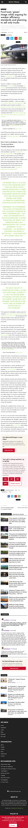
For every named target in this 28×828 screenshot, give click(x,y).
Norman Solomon (11, 682)
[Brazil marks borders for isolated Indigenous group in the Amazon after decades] (4, 567)
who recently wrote (9, 76)
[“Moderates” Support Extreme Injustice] (4, 680)
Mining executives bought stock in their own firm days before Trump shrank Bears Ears (18, 599)
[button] (26, 2)
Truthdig (3, 775)
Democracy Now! (5, 773)
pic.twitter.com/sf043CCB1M (16, 125)
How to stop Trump (22, 507)
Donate (2, 747)
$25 (12, 479)
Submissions (4, 753)
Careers (2, 749)
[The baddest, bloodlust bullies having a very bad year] (4, 702)
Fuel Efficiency (4, 491)
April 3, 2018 (18, 128)
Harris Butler (11, 691)
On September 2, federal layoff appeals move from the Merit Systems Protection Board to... (17, 688)
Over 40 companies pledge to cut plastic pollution (7, 508)
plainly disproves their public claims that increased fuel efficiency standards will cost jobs (13, 114)
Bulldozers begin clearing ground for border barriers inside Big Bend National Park (17, 606)
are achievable (16, 425)
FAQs (2, 751)
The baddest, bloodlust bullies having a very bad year (16, 703)
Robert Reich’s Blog (5, 764)
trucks (10, 491)
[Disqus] (14, 636)
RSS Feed (3, 736)
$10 (5, 479)
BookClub (3, 734)
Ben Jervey (4, 32)
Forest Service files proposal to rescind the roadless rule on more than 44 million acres (18, 553)
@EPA (23, 120)
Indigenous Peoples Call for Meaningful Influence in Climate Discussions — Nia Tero (18, 592)
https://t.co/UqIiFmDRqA (8, 349)
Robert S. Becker (11, 705)
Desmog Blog (9, 35)
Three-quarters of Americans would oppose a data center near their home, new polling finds (17, 711)
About (2, 745)
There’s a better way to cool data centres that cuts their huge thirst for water (17, 560)
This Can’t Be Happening (7, 766)
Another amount (15, 483)
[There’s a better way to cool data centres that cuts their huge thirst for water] (4, 560)
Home (2, 725)
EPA (16, 490)
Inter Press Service (5, 777)
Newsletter (3, 727)
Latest (2, 730)
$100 (5, 483)
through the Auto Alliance (13, 136)
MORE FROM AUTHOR (18, 514)
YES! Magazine (4, 780)
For (19, 490)
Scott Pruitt (10, 85)
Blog (2, 732)
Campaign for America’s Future (8, 768)
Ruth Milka (10, 714)
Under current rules (11, 369)
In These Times (4, 782)
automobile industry (9, 490)
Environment (3, 9)
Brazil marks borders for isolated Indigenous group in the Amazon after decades (18, 567)
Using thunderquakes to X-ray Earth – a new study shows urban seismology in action (17, 528)
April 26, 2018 (18, 352)
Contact (3, 756)
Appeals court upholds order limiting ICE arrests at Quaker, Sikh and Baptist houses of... (16, 696)
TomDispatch (4, 771)
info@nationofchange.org (17, 808)
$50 (18, 479)
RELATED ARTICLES (6, 514)
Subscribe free (9, 450)
